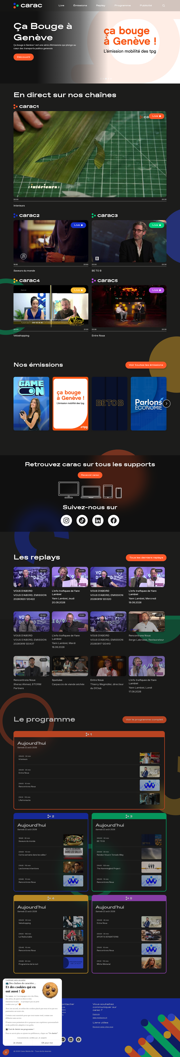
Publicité (146, 5)
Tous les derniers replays (146, 557)
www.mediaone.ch (100, 1018)
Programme (122, 5)
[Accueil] (30, 5)
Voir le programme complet (144, 719)
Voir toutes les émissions (146, 365)
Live (61, 5)
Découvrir (23, 56)
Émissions (80, 5)
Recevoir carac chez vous (103, 1027)
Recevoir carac (90, 475)
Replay (100, 5)
